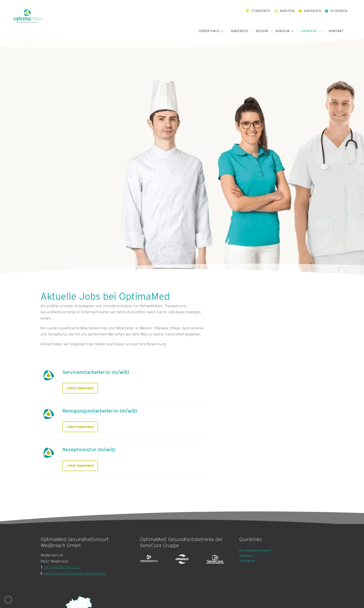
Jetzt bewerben (80, 388)
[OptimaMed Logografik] (149, 559)
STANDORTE (261, 11)
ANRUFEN (287, 11)
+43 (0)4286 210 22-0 (62, 567)
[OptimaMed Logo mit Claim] (27, 16)
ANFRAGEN (312, 11)
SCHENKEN (338, 11)
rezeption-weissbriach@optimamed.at (75, 573)
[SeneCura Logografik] (215, 559)
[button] (8, 599)
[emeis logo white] (182, 559)
